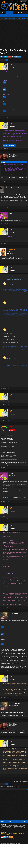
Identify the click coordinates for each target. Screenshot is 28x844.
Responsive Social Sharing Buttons (7, 843)
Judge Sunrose (14, 613)
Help (25, 821)
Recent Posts (4, 15)
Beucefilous (13, 155)
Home (3, 13)
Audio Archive (13, 833)
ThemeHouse (17, 841)
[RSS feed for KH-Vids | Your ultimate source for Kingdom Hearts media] (11, 837)
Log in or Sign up (23, 1)
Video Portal (18, 13)
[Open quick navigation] (27, 18)
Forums (9, 13)
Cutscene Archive (6, 833)
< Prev (1, 60)
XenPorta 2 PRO (3, 786)
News (2, 833)
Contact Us (20, 821)
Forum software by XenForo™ (6, 838)
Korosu (11, 213)
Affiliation (7, 834)
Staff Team (3, 834)
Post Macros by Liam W (16, 838)
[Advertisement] (14, 34)
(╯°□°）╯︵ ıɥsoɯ (12, 187)
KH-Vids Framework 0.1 (5, 839)
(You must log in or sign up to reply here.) (21, 781)
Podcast (22, 833)
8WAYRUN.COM (16, 786)
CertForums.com (17, 843)
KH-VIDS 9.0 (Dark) (6, 821)
